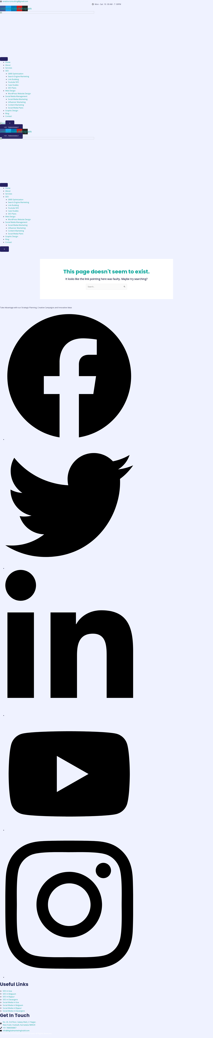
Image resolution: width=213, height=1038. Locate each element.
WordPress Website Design (19, 93)
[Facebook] (69, 439)
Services (8, 68)
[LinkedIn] (69, 715)
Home (7, 62)
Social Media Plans (15, 108)
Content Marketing (16, 105)
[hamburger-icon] (4, 59)
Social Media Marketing (18, 99)
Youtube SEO (13, 82)
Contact (8, 116)
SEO (7, 71)
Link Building (13, 79)
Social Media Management (16, 96)
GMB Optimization (15, 73)
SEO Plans (12, 88)
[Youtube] (69, 830)
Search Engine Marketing (18, 76)
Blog (7, 113)
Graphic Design (11, 110)
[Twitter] (69, 568)
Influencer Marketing (17, 102)
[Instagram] (69, 977)
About (7, 65)
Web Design (10, 90)
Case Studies (13, 85)
